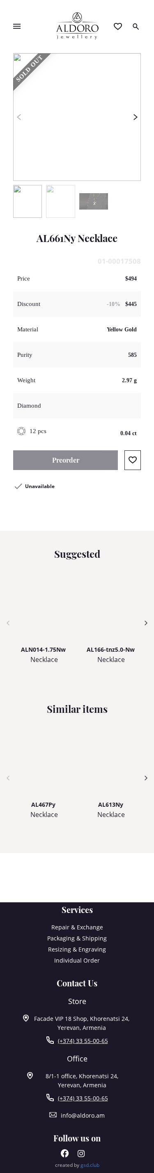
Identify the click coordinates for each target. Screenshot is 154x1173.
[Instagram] (81, 1155)
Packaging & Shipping (77, 938)
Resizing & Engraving (77, 949)
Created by (77, 1165)
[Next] (135, 117)
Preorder (65, 460)
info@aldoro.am (83, 1115)
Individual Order (77, 960)
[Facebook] (65, 1155)
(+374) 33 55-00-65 (83, 1041)
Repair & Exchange (77, 927)
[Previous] (18, 117)
